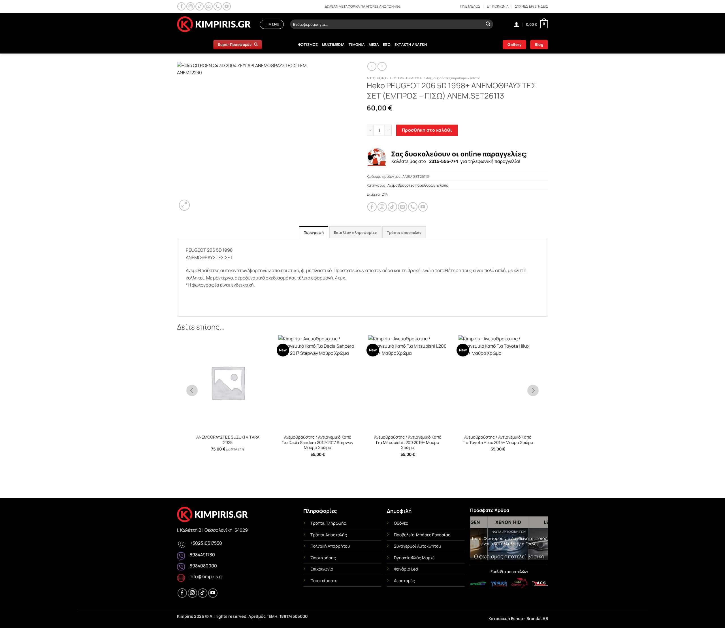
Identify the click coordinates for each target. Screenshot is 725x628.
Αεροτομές (404, 580)
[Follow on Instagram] (190, 6)
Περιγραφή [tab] (314, 232)
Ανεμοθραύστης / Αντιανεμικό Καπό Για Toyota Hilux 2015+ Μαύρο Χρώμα (497, 440)
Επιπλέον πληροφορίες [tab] (355, 232)
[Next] (540, 539)
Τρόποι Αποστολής (328, 534)
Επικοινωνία (321, 569)
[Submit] (488, 24)
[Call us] (218, 6)
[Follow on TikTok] (199, 6)
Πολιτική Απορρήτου (330, 546)
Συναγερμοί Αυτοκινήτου (417, 546)
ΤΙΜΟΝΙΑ (357, 44)
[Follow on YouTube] (227, 6)
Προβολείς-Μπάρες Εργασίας (422, 534)
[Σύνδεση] (516, 24)
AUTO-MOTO (376, 78)
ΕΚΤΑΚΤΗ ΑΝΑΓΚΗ (411, 44)
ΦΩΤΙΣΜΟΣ (308, 44)
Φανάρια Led (406, 569)
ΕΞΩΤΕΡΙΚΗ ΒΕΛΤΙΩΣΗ (406, 78)
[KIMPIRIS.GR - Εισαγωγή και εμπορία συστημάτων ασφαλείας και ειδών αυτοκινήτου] (214, 24)
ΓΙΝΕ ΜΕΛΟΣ (470, 6)
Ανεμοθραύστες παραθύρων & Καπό (453, 78)
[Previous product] (382, 66)
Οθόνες (401, 523)
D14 (385, 194)
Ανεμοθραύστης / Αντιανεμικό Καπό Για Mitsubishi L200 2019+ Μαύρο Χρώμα (408, 442)
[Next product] (371, 66)
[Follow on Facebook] (181, 6)
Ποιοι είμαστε (323, 580)
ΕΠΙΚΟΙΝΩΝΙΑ (498, 6)
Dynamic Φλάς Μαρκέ (414, 557)
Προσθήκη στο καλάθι (427, 130)
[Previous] (478, 539)
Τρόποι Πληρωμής (328, 523)
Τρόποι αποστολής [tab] (404, 232)
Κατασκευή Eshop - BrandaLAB (518, 618)
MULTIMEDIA (333, 44)
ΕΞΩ (387, 44)
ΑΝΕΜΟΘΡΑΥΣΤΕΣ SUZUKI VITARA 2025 (227, 440)
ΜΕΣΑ (374, 44)
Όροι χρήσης (323, 557)
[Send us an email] (208, 6)
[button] (272, 24)
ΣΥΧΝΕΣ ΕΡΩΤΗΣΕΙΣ (531, 6)
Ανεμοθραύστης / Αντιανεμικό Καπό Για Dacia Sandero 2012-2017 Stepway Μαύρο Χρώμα (317, 442)
